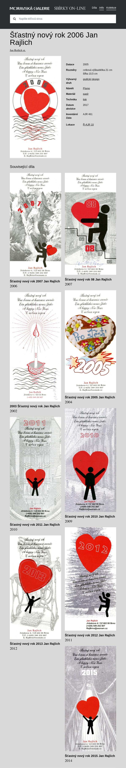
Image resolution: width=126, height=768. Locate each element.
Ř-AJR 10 (88, 124)
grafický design (91, 79)
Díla (94, 7)
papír (86, 94)
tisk (85, 99)
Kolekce (111, 7)
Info (101, 7)
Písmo (86, 88)
